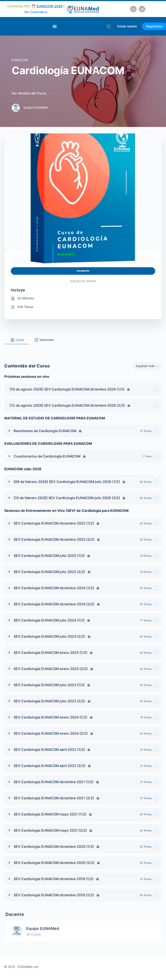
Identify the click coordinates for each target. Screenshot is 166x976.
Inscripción (83, 270)
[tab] (16, 339)
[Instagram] (142, 9)
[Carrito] (109, 26)
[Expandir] (9, 431)
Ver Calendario (35, 12)
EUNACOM (20, 60)
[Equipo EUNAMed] (16, 930)
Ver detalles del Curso (29, 93)
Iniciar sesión (127, 26)
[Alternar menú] (55, 26)
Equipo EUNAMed (42, 928)
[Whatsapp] (133, 9)
